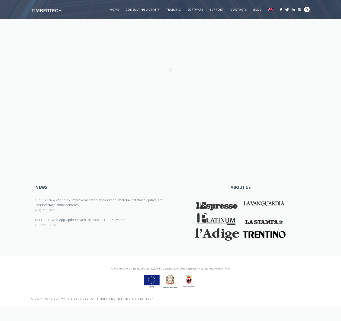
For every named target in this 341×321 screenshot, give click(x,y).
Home (114, 10)
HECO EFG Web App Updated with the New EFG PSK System (80, 220)
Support (217, 10)
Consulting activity (142, 10)
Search (307, 9)
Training (173, 10)
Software (195, 10)
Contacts (238, 10)
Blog (257, 10)
